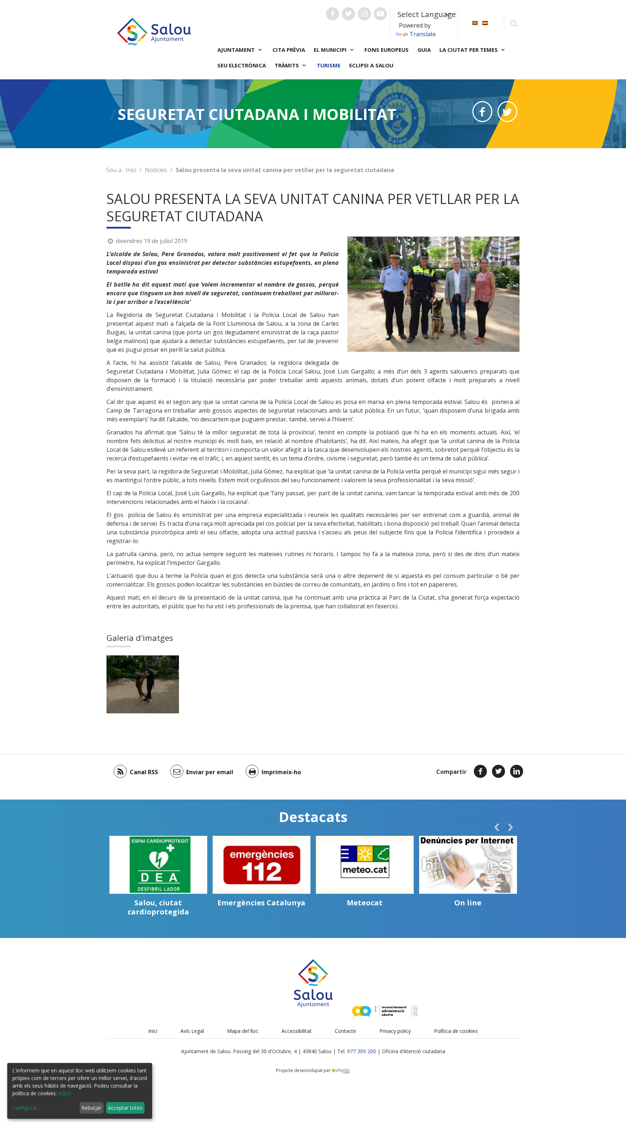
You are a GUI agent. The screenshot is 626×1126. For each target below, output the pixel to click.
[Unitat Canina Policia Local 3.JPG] (143, 684)
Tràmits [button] (287, 65)
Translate (422, 34)
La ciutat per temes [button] (469, 49)
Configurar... (26, 1107)
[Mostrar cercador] (513, 23)
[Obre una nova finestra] (332, 13)
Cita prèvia (288, 49)
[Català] (474, 22)
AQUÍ (64, 1093)
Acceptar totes (125, 1107)
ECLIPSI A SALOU (371, 65)
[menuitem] (475, 22)
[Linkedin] (516, 771)
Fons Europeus (386, 49)
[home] (154, 31)
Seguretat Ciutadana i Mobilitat (257, 114)
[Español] (485, 22)
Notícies (156, 170)
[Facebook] (480, 771)
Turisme (329, 65)
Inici (130, 170)
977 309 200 (361, 1051)
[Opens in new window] (482, 111)
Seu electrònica (241, 65)
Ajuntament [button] (236, 49)
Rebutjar (91, 1107)
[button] (496, 827)
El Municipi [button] (331, 49)
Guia (424, 49)
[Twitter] (498, 771)
